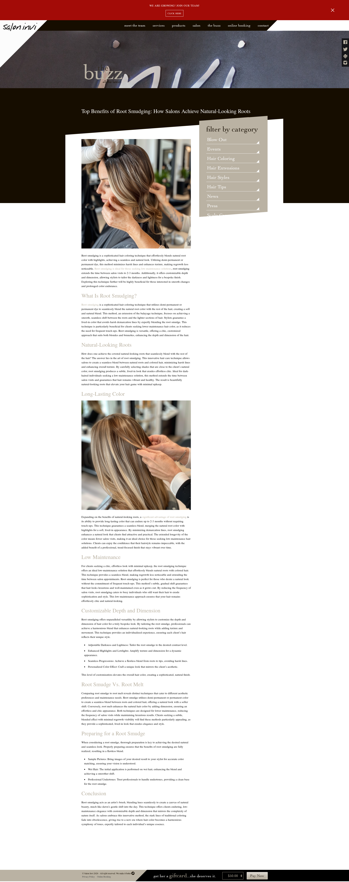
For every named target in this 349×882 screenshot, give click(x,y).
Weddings (217, 234)
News (212, 196)
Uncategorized (221, 224)
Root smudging (90, 304)
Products (178, 25)
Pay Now (257, 876)
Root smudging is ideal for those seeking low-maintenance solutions (133, 268)
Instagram (345, 63)
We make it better (123, 873)
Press (212, 206)
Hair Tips (216, 187)
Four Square (345, 56)
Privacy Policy (88, 876)
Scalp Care (218, 215)
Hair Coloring (221, 158)
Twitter (345, 49)
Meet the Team (134, 25)
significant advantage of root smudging (163, 517)
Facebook (345, 42)
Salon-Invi (23, 44)
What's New (219, 243)
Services (159, 25)
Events (214, 149)
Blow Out (217, 139)
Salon (196, 25)
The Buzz (214, 25)
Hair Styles (218, 177)
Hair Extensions (223, 168)
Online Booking (239, 25)
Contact (263, 25)
